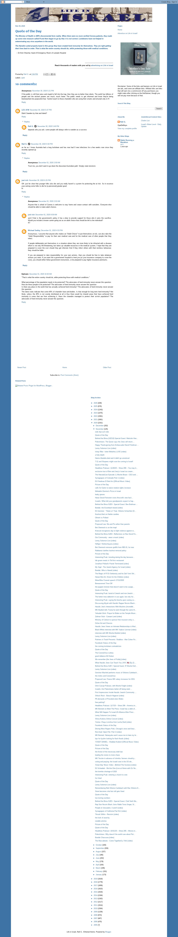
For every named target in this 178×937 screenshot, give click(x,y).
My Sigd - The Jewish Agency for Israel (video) (112, 567)
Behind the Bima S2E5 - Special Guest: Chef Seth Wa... (116, 801)
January (99, 875)
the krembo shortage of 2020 (106, 772)
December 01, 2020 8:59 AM (46, 215)
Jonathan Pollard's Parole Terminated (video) (112, 564)
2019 (96, 879)
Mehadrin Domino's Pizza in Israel (108, 491)
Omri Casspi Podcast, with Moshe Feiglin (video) (113, 686)
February (99, 871)
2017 (96, 885)
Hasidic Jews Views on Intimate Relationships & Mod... (116, 626)
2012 (96, 902)
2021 (96, 419)
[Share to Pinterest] (54, 74)
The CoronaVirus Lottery (104, 653)
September (100, 848)
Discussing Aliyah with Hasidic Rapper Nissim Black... (115, 603)
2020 (96, 423)
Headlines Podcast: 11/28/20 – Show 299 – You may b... (116, 468)
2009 (96, 912)
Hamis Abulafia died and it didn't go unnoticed (112, 458)
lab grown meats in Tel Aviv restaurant (109, 560)
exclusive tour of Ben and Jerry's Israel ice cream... (114, 471)
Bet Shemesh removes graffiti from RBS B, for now (114, 547)
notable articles (101, 821)
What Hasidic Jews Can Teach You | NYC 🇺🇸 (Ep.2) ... (115, 663)
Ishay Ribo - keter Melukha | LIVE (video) (110, 452)
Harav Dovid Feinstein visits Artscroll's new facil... (114, 498)
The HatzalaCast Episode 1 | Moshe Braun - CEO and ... (116, 475)
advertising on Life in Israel (102, 65)
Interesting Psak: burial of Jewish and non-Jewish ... (115, 593)
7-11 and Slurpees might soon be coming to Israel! (114, 462)
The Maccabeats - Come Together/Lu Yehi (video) (114, 841)
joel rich (25, 180)
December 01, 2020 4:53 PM (52, 230)
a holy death (99, 455)
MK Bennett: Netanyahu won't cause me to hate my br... (116, 735)
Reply (24, 102)
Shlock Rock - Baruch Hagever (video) (109, 696)
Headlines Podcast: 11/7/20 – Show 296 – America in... (116, 706)
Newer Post (21, 367)
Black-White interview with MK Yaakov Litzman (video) (115, 630)
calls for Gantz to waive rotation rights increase (113, 488)
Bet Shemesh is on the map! (106, 527)
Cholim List (145, 121)
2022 (96, 416)
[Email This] (44, 74)
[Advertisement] (64, 353)
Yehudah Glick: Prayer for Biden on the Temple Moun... (116, 613)
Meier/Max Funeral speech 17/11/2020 (109, 580)
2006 (96, 922)
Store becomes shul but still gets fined (109, 791)
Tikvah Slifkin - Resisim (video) (107, 814)
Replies (27, 122)
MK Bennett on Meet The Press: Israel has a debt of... (115, 709)
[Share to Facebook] (52, 74)
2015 (96, 892)
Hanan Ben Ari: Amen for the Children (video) (112, 577)
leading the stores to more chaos (107, 755)
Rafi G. (26, 74)
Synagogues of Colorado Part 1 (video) (109, 478)
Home (64, 367)
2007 (96, 918)
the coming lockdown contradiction (108, 646)
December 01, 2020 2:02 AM (49, 201)
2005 (96, 925)
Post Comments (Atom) (69, 375)
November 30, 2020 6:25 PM (40, 180)
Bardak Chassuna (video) (104, 837)
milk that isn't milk (102, 432)
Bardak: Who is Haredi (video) (106, 570)
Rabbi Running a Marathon (127, 141)
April (98, 865)
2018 (96, 882)
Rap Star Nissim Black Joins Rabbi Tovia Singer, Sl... (115, 804)
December (100, 426)
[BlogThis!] (47, 74)
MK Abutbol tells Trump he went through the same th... (115, 610)
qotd (23, 78)
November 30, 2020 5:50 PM (42, 144)
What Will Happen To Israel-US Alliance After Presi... (115, 712)
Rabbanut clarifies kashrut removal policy (110, 551)
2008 (96, 915)
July (97, 855)
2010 (96, 908)
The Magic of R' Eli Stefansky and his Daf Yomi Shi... (115, 574)
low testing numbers (102, 798)
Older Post (107, 367)
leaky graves (100, 494)
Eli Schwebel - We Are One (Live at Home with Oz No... (116, 768)
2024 (96, 410)
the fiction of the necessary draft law (109, 752)
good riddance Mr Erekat (104, 656)
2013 (96, 899)
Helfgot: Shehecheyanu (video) (106, 544)
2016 (96, 889)
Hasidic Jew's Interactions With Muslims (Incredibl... (115, 607)
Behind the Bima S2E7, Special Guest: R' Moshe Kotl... (116, 666)
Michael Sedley (34, 230)
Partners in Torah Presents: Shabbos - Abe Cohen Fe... (116, 640)
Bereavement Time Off (103, 583)
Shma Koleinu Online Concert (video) (109, 719)
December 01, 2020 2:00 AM (49, 163)
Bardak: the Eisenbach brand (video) (109, 508)
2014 (96, 895)
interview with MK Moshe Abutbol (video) (110, 633)
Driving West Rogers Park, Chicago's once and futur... (115, 729)
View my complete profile (127, 128)
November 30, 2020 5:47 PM (41, 110)
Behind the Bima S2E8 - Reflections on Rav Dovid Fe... (116, 534)
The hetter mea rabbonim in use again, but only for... (115, 597)
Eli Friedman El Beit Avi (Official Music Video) (112, 481)
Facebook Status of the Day (105, 643)
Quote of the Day (101, 435)
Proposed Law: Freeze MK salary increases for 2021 (115, 679)
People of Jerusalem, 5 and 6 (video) (109, 808)
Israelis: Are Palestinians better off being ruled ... (113, 689)
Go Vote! (98, 778)
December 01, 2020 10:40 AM (40, 274)
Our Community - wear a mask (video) (109, 537)
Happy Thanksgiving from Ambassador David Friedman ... (117, 445)
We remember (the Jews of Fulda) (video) (110, 659)
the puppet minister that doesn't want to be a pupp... (114, 587)
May (98, 861)
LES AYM (25, 110)
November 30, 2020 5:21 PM (43, 91)
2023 (96, 413)
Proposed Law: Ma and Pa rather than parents (112, 524)
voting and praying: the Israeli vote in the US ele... (114, 762)
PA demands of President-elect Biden (109, 699)
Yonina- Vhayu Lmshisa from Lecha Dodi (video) (113, 722)
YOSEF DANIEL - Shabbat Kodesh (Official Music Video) (117, 742)
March (98, 868)
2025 (96, 406)
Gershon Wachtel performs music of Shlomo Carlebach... (116, 673)
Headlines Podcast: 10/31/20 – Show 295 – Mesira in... (116, 831)
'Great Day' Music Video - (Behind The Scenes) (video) (115, 765)
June (98, 858)
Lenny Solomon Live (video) (105, 448)
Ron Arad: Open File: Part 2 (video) (108, 732)
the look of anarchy (102, 818)
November (100, 429)
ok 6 (121, 144)
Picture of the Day (102, 485)
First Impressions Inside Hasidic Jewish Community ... (115, 692)
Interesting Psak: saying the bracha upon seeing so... (115, 600)
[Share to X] (49, 74)
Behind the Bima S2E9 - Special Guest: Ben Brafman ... (116, 504)
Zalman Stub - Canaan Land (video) (108, 617)
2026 (96, 403)
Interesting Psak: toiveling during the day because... (114, 557)
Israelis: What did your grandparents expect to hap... (115, 501)
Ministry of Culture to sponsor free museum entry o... (115, 620)
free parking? (100, 702)
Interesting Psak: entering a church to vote (111, 775)
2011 (96, 905)
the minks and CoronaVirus (105, 676)
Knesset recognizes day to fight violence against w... (115, 531)
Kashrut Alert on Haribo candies (107, 514)
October (99, 845)
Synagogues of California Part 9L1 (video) (111, 811)
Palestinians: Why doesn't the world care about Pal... (115, 834)
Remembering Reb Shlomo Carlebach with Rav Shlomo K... (117, 788)
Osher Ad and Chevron (103, 623)
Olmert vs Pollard (101, 518)
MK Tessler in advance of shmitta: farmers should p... (115, 758)
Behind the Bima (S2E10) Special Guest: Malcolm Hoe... (116, 438)
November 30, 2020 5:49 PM (48, 126)
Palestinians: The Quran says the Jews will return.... (115, 442)
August (99, 852)
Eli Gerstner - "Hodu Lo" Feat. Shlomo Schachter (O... (115, 511)
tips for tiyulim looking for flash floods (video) (112, 739)
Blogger (108, 932)
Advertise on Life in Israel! (127, 33)
